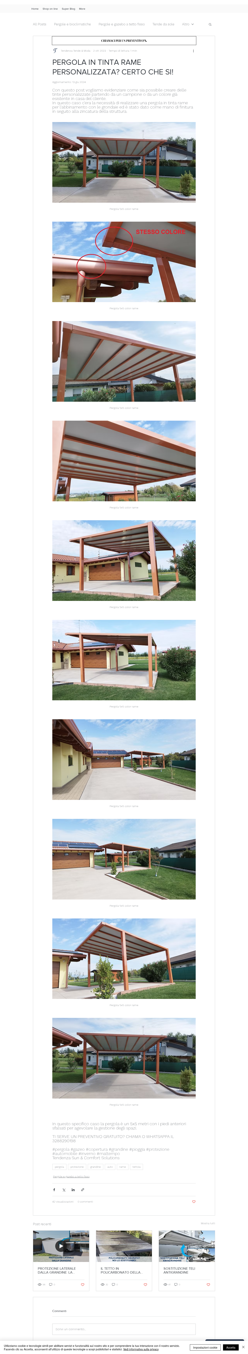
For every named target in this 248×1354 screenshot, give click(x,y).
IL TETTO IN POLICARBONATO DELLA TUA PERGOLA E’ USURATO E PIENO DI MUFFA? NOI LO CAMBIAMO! (123, 1270)
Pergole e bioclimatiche (72, 24)
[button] (210, 24)
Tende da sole (163, 24)
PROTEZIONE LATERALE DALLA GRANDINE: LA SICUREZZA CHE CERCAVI (58, 1270)
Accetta (230, 1347)
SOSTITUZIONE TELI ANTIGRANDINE (179, 1270)
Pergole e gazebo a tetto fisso (122, 24)
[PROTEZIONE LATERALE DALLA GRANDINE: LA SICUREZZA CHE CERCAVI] (61, 1246)
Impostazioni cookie (205, 1347)
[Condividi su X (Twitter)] (63, 1190)
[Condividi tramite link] (82, 1190)
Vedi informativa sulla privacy (141, 1349)
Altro (185, 24)
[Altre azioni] (193, 50)
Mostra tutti (208, 1223)
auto (110, 1166)
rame (122, 1166)
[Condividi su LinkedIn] (73, 1190)
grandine (95, 1166)
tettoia (136, 1166)
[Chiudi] (243, 1347)
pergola (59, 1166)
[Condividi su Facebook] (54, 1190)
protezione (77, 1166)
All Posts (39, 24)
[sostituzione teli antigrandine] (187, 1246)
